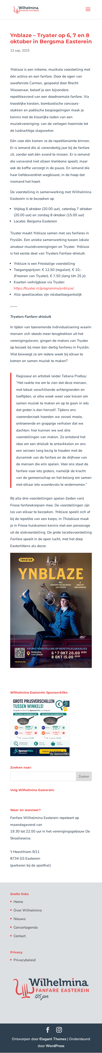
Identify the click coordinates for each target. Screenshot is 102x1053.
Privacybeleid (25, 960)
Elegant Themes (52, 1039)
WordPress (55, 1045)
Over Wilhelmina (28, 910)
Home (18, 901)
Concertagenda (26, 927)
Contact (20, 936)
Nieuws (20, 918)
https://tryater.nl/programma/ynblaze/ (44, 288)
